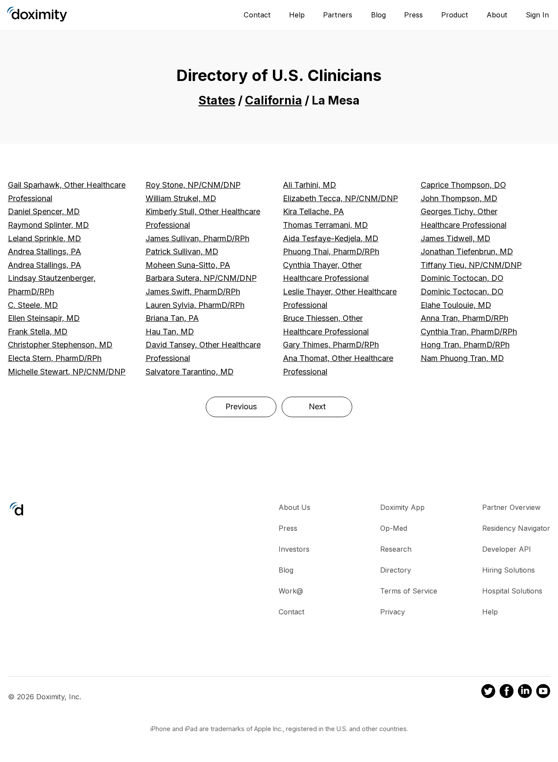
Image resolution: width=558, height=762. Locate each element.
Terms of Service (408, 591)
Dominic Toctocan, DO (462, 278)
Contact (257, 14)
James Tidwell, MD (455, 238)
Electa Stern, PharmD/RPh (55, 358)
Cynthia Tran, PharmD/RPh (469, 331)
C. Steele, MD (33, 305)
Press (413, 14)
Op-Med (393, 528)
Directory (395, 570)
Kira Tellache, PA (313, 211)
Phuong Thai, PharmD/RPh (331, 251)
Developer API (506, 549)
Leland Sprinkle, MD (44, 238)
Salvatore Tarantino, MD (190, 371)
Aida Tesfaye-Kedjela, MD (330, 238)
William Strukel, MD (181, 198)
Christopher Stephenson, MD (60, 344)
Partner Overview (511, 507)
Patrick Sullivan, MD (182, 251)
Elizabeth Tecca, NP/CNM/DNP (340, 198)
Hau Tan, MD (170, 331)
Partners (337, 14)
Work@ (291, 591)
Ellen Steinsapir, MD (44, 318)
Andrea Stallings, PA (44, 251)
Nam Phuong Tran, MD (462, 358)
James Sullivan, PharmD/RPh (197, 238)
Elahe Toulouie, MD (456, 305)
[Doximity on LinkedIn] (525, 692)
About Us (294, 507)
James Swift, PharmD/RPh (193, 291)
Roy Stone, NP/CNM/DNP (193, 184)
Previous (241, 406)
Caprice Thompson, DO (463, 184)
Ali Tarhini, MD (309, 184)
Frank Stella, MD (38, 331)
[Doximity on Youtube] (543, 692)
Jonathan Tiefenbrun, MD (467, 251)
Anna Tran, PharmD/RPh (464, 318)
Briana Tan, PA (172, 318)
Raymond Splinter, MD (48, 224)
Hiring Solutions (508, 570)
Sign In (537, 14)
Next (317, 406)
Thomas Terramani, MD (325, 224)
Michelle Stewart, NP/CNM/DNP (67, 371)
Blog (378, 14)
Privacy (392, 611)
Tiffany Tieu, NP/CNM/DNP (471, 265)
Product (454, 14)
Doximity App (402, 507)
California (273, 100)
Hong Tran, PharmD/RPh (465, 344)
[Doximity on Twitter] (488, 692)
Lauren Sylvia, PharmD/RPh (195, 305)
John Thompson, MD (459, 198)
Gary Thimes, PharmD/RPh (331, 344)
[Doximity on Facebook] (507, 692)
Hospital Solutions (512, 591)
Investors (294, 549)
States (216, 100)
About (497, 14)
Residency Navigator (516, 528)
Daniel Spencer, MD (44, 211)
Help (297, 14)
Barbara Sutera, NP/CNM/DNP (201, 278)
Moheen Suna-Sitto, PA (188, 265)
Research (396, 549)
